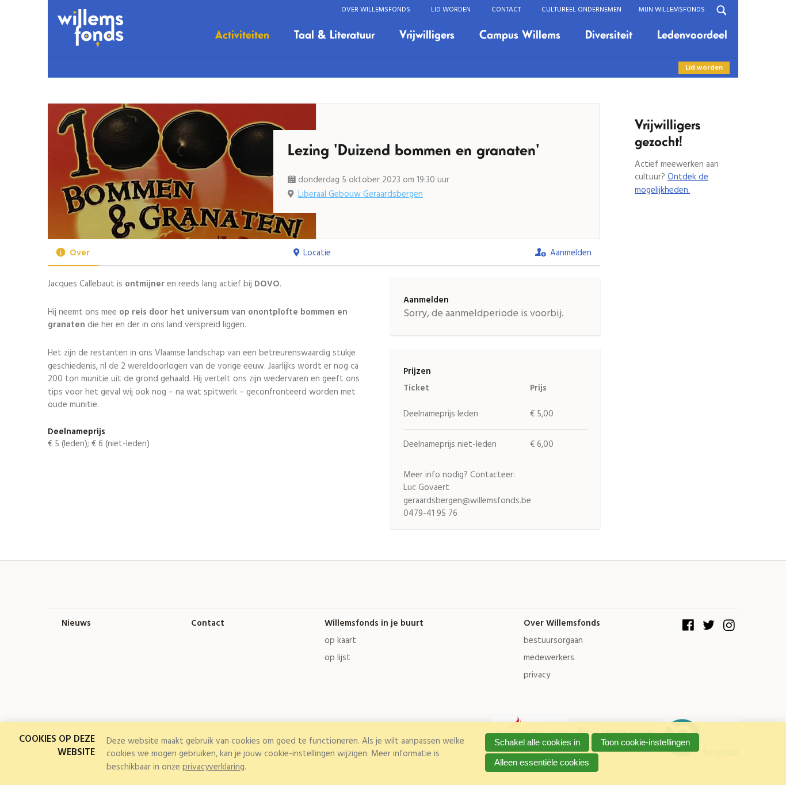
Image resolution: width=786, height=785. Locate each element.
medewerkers (549, 658)
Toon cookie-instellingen (645, 742)
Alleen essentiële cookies (541, 762)
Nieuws (76, 623)
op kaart (340, 641)
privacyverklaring (213, 767)
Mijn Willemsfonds (672, 9)
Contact (506, 9)
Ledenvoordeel (692, 35)
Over (80, 253)
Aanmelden (571, 253)
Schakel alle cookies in (537, 742)
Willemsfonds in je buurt (374, 623)
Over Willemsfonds (375, 9)
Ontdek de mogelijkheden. (671, 183)
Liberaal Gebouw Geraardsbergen (360, 194)
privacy (537, 675)
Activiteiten (242, 35)
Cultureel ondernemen (581, 9)
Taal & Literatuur (334, 35)
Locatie (317, 253)
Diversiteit (608, 35)
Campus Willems (519, 35)
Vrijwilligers (427, 35)
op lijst (337, 658)
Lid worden (451, 9)
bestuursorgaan (553, 641)
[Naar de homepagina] (95, 29)
